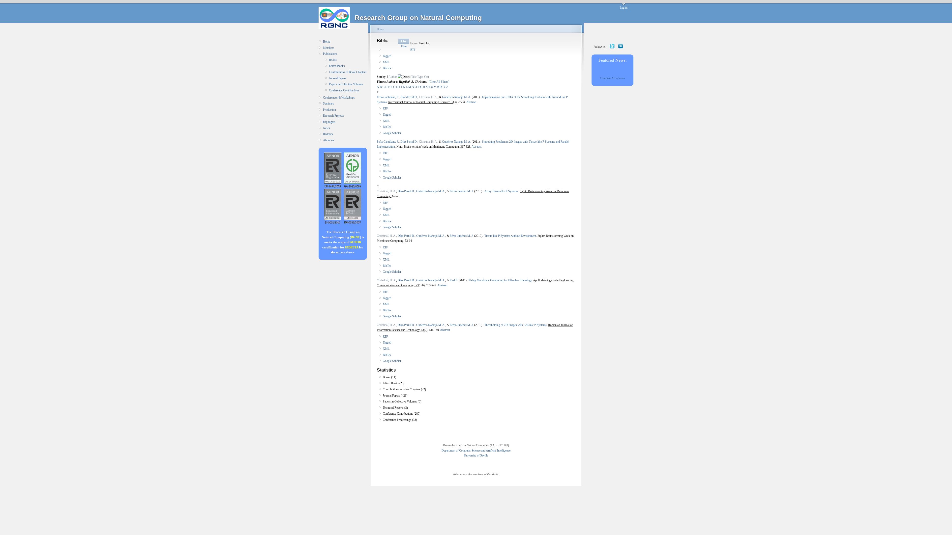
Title (413, 77)
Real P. (454, 280)
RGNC (355, 237)
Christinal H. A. (428, 97)
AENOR (355, 242)
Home (326, 41)
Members (328, 48)
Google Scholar (392, 133)
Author (392, 77)
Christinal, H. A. (386, 191)
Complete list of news (612, 78)
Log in (623, 7)
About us (328, 140)
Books (333, 60)
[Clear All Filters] (439, 81)
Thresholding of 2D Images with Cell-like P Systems (515, 325)
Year (426, 77)
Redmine (328, 134)
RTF (413, 50)
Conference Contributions (344, 90)
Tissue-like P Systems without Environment (510, 236)
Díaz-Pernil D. (408, 97)
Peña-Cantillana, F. (388, 97)
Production (329, 109)
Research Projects (333, 115)
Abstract (471, 102)
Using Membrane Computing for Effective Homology (500, 280)
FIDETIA (351, 247)
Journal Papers (337, 78)
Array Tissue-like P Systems (501, 191)
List (403, 41)
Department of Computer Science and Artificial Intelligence (476, 450)
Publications (330, 53)
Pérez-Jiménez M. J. (462, 191)
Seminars (328, 103)
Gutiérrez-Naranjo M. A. (456, 97)
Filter (404, 46)
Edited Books (337, 66)
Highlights (329, 122)
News (326, 128)
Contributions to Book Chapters (347, 72)
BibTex (387, 68)
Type (420, 77)
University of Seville (476, 455)
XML (386, 62)
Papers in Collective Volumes (346, 84)
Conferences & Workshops (339, 97)
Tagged (387, 56)
